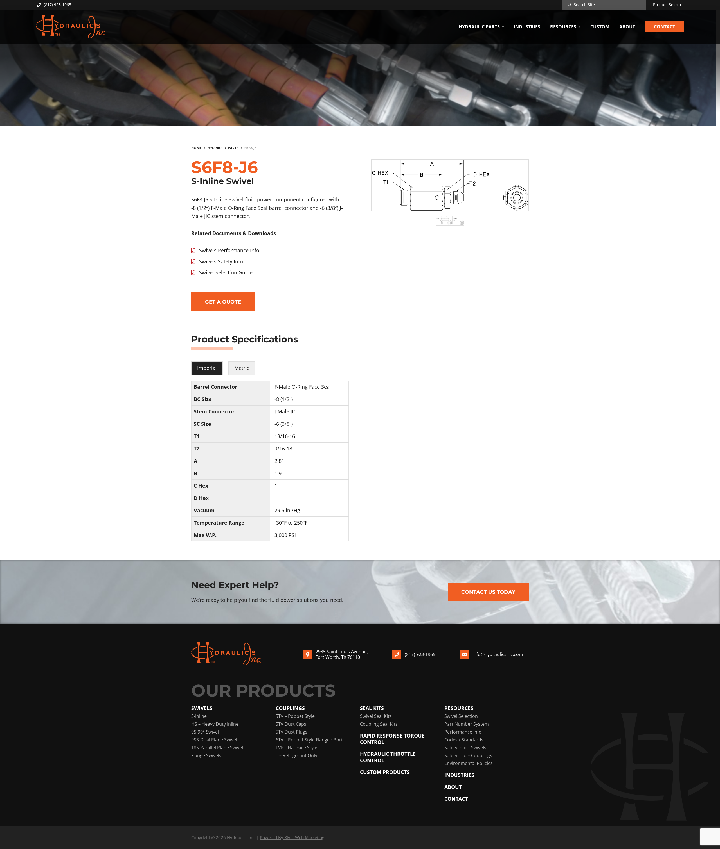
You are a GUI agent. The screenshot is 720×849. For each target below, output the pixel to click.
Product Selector (668, 4)
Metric (241, 368)
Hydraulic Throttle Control (388, 757)
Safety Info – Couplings (468, 755)
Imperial (207, 368)
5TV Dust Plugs (291, 732)
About (453, 787)
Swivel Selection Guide (226, 272)
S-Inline (199, 716)
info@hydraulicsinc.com (497, 654)
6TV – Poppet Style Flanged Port (309, 740)
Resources (458, 708)
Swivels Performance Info (229, 250)
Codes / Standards (463, 740)
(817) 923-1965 (57, 4)
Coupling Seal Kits (379, 724)
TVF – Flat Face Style (296, 747)
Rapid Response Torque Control (392, 738)
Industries (459, 775)
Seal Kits (372, 708)
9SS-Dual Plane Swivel (214, 740)
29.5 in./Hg (287, 510)
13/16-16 (284, 436)
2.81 (279, 460)
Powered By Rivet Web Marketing (292, 837)
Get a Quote (223, 302)
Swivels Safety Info (221, 261)
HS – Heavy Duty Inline (214, 724)
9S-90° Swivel (205, 732)
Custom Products (385, 772)
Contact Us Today (488, 592)
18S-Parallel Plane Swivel (217, 747)
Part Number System (466, 724)
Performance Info (463, 732)
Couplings (290, 708)
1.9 (278, 473)
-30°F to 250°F (290, 522)
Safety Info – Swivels (465, 747)
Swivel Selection (461, 716)
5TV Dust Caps (291, 724)
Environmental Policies (468, 763)
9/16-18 (283, 448)
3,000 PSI (285, 535)
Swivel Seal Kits (376, 716)
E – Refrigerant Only (296, 755)
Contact (456, 799)
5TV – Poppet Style (295, 716)
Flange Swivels (206, 755)
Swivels (201, 708)
